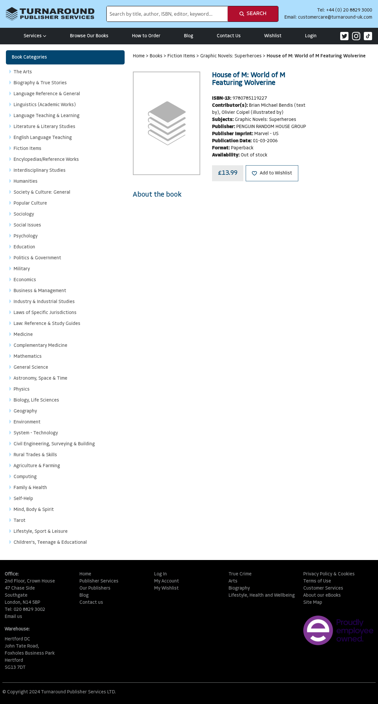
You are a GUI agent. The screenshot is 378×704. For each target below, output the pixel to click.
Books (157, 56)
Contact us (91, 602)
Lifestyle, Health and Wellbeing (262, 595)
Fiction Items (181, 56)
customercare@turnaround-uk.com (335, 17)
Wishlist (272, 36)
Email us (13, 616)
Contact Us (229, 36)
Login (311, 36)
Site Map (312, 602)
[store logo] (50, 14)
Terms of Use (317, 581)
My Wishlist (166, 588)
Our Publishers (94, 588)
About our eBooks (322, 595)
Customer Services (323, 588)
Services (33, 36)
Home (139, 56)
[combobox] (167, 14)
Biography (239, 588)
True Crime (240, 574)
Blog (188, 36)
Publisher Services (98, 581)
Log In (160, 574)
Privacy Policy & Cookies (329, 574)
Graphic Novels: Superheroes (231, 56)
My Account (166, 581)
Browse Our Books (89, 36)
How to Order (146, 36)
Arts (233, 581)
